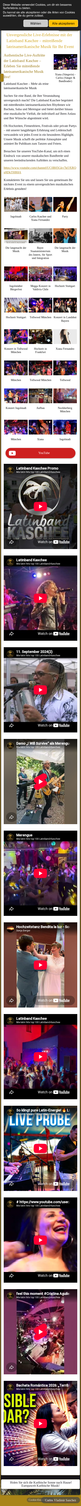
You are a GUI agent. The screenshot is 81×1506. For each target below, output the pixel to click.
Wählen (35, 23)
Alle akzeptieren (63, 23)
